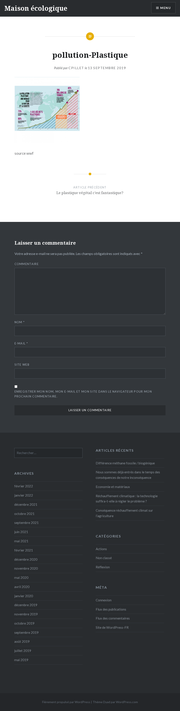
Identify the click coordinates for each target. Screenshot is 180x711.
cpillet (76, 68)
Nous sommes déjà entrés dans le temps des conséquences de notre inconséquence (128, 474)
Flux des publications (111, 609)
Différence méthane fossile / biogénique (125, 463)
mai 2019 (21, 660)
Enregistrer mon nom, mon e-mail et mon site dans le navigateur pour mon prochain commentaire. (83, 394)
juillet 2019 (22, 651)
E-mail (21, 343)
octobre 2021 (24, 514)
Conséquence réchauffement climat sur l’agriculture (124, 513)
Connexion (104, 600)
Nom (19, 322)
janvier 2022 (23, 495)
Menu (165, 8)
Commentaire (26, 264)
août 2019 (22, 641)
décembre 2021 (25, 504)
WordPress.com (127, 702)
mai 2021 (21, 541)
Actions (101, 549)
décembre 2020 (25, 559)
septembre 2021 (26, 523)
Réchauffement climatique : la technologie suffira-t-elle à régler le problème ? (127, 498)
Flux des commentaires (113, 618)
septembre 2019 (26, 632)
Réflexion (103, 567)
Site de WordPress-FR (112, 627)
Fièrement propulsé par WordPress (66, 702)
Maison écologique (35, 8)
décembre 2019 (25, 605)
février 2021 (23, 550)
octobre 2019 (24, 623)
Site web (21, 364)
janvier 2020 (23, 596)
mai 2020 (21, 577)
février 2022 (23, 486)
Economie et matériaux (113, 487)
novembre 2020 (26, 568)
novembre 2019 (26, 614)
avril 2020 (21, 587)
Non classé (104, 558)
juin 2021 (21, 532)
